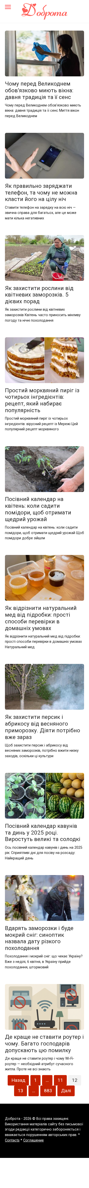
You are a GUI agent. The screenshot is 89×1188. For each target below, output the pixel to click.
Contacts (12, 1140)
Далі (66, 1090)
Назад (18, 1080)
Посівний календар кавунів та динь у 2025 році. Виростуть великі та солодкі (42, 832)
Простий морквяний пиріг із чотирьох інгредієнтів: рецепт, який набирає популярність (42, 400)
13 (20, 1090)
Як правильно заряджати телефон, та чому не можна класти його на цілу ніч (41, 192)
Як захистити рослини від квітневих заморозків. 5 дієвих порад (39, 295)
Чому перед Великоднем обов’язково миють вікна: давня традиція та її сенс (39, 90)
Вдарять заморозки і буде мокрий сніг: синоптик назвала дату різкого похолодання (39, 938)
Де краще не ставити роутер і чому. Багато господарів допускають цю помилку (44, 1044)
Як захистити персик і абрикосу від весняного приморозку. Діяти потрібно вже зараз (42, 727)
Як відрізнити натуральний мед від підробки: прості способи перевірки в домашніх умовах (41, 618)
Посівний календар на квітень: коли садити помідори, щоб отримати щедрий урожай (38, 509)
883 (48, 1090)
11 (60, 1080)
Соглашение (33, 1140)
